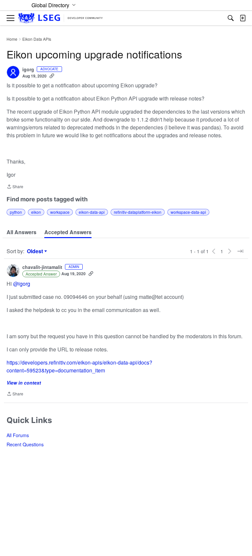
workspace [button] (60, 212)
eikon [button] (36, 212)
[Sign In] (242, 18)
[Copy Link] (52, 76)
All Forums (18, 435)
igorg (28, 70)
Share (15, 187)
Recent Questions (25, 444)
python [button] (16, 212)
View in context (24, 382)
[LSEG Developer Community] (60, 18)
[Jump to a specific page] (240, 251)
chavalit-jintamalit (42, 267)
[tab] (21, 232)
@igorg (21, 283)
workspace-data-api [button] (188, 212)
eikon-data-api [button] (92, 212)
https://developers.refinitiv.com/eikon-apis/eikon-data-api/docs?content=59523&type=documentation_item (79, 366)
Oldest (36, 251)
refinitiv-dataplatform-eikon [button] (137, 212)
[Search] (231, 18)
